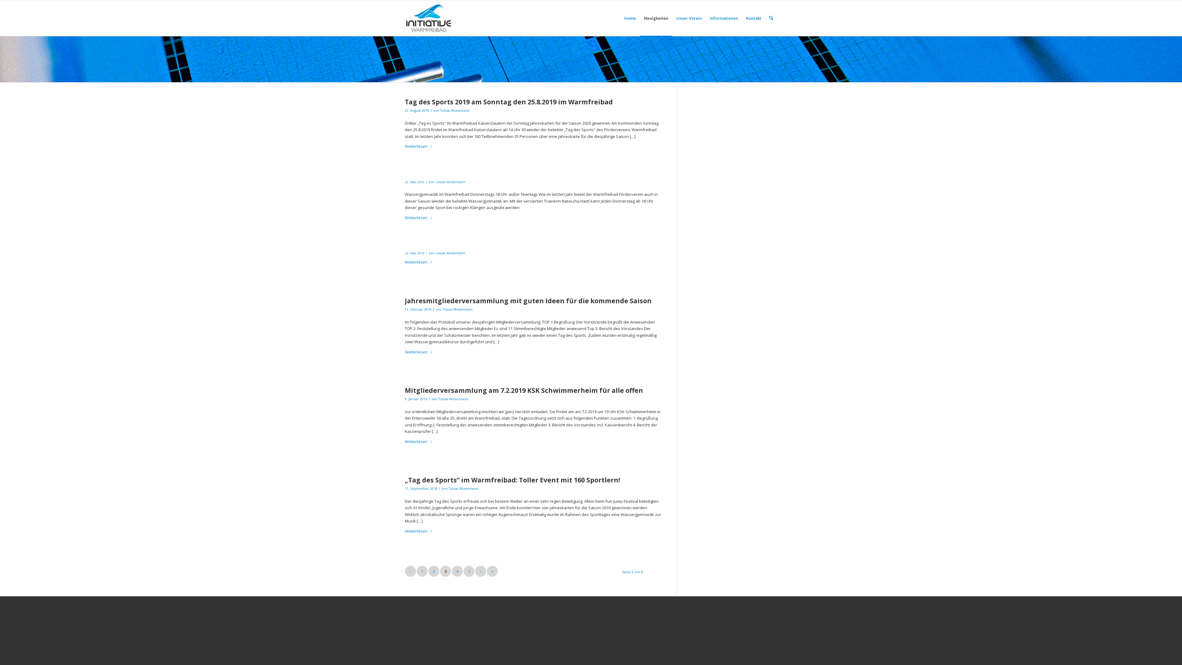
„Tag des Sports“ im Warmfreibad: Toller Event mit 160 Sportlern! (512, 480)
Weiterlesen (416, 146)
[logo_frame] (428, 18)
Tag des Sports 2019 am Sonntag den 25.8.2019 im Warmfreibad (509, 102)
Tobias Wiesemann (455, 110)
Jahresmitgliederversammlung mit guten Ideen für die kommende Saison (528, 300)
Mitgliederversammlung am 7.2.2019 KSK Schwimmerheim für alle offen (524, 390)
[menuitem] (630, 18)
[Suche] (771, 18)
